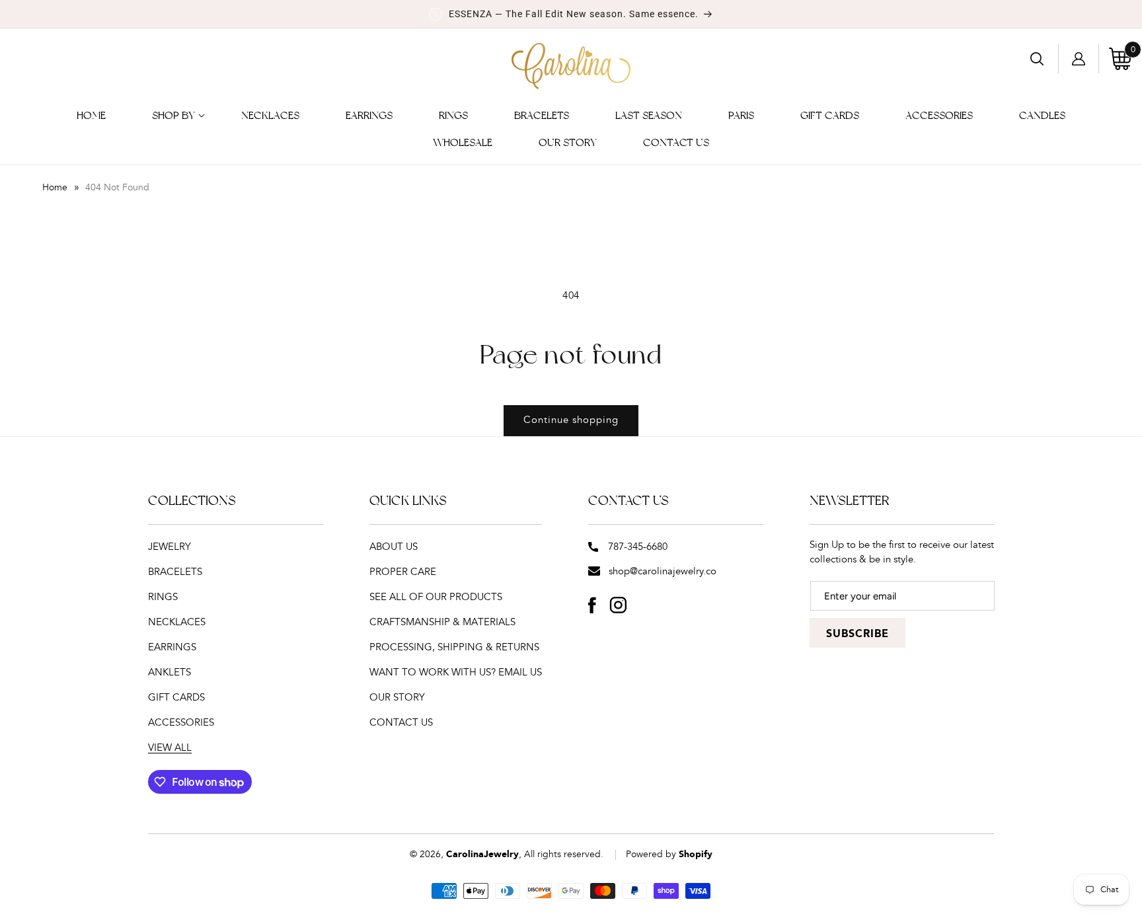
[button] (173, 116)
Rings (163, 597)
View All (170, 747)
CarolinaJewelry (482, 854)
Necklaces (177, 622)
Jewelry (169, 547)
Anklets (169, 672)
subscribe (857, 634)
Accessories (181, 722)
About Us (393, 547)
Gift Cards (176, 697)
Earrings (172, 647)
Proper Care (402, 572)
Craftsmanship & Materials (442, 622)
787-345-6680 (637, 547)
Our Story (397, 697)
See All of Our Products (435, 597)
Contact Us (401, 722)
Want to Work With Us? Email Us (455, 672)
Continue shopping (571, 420)
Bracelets (175, 572)
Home (54, 187)
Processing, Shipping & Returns (454, 647)
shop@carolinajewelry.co (662, 571)
